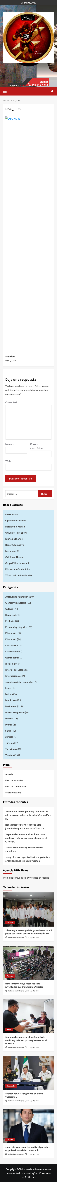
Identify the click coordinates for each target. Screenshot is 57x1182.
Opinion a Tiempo (14, 557)
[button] (6, 91)
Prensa (8, 724)
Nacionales (11, 706)
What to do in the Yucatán (19, 575)
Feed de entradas (14, 780)
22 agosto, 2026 (33, 991)
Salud (8, 730)
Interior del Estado (15, 669)
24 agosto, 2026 (33, 937)
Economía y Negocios (16, 627)
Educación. (11, 639)
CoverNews (45, 1173)
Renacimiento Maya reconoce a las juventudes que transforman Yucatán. (24, 826)
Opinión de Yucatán (15, 520)
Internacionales (13, 675)
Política (9, 718)
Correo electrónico (36, 445)
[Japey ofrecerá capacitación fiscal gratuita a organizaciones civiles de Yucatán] (28, 1126)
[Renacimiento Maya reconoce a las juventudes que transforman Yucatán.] (28, 963)
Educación (10, 633)
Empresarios (11, 645)
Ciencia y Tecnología (15, 602)
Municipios (11, 700)
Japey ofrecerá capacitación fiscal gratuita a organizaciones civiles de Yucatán (27, 859)
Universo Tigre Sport (16, 532)
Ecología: (10, 621)
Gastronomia (12, 657)
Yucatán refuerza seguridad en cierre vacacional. (24, 849)
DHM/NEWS (11, 514)
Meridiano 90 (12, 551)
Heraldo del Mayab (15, 526)
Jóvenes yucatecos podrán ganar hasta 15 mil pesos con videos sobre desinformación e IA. (28, 815)
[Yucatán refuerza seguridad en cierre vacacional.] (28, 1073)
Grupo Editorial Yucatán (17, 563)
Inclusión (10, 663)
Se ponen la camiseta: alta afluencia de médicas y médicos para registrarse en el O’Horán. (26, 838)
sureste (9, 736)
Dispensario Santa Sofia (17, 569)
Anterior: (10, 358)
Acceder (9, 774)
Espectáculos (12, 651)
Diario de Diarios (14, 538)
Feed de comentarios (16, 786)
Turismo (9, 742)
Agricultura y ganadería (17, 596)
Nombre (9, 443)
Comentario (12, 402)
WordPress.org (13, 792)
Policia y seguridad (15, 712)
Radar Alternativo (14, 544)
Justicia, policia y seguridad (19, 682)
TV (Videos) (11, 749)
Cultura (9, 608)
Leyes (8, 688)
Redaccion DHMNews (16, 937)
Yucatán (9, 755)
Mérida (9, 694)
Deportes (10, 615)
